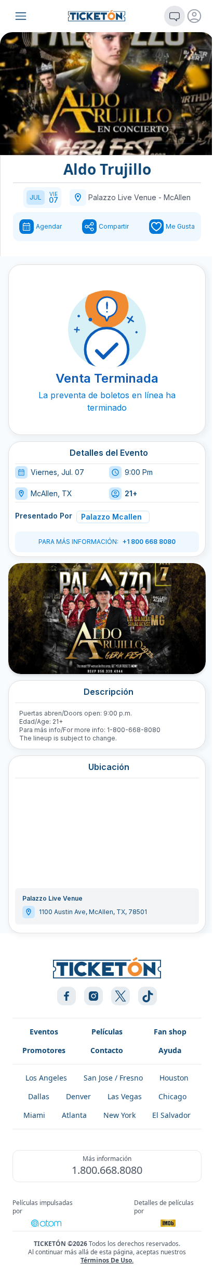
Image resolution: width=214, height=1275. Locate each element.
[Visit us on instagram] (93, 996)
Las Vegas (125, 1096)
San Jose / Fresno (113, 1078)
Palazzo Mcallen (111, 516)
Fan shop (170, 1031)
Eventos (44, 1031)
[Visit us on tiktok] (147, 996)
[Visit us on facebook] (66, 996)
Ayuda (169, 1050)
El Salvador (171, 1115)
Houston (174, 1078)
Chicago (172, 1096)
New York (119, 1115)
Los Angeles (46, 1078)
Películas (107, 1031)
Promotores (43, 1050)
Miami (34, 1115)
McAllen (177, 197)
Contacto (106, 1050)
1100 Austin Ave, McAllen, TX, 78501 (93, 912)
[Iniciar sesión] (194, 16)
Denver (78, 1096)
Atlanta (74, 1115)
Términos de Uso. (107, 1260)
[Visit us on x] (120, 996)
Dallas (38, 1096)
